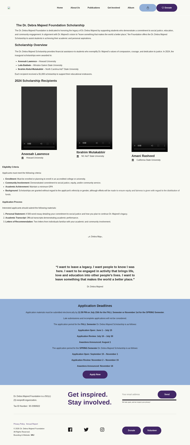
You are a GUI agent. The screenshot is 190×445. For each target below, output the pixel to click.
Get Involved (114, 8)
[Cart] (147, 8)
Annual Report (32, 424)
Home (60, 8)
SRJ (32, 435)
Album (131, 8)
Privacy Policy (19, 424)
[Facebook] (70, 429)
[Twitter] (86, 429)
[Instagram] (102, 429)
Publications (94, 8)
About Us (75, 8)
